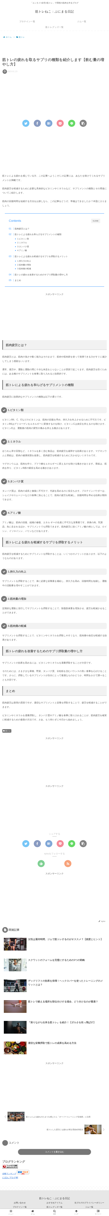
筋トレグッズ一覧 (54, 1207)
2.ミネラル (22, 243)
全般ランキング (9, 1173)
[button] (100, 617)
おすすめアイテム (54, 1203)
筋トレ (8, 731)
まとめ (18, 280)
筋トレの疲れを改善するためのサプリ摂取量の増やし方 (41, 274)
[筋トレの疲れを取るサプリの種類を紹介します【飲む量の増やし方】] (48, 123)
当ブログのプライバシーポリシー (89, 1203)
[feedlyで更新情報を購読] (41, 863)
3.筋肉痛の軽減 (24, 269)
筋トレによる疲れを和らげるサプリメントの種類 (38, 234)
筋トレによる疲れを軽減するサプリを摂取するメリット (41, 256)
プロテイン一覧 (20, 1207)
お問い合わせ (20, 1203)
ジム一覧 (89, 1207)
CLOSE (95, 221)
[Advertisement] (54, 47)
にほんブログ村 (10, 1177)
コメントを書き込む (54, 1152)
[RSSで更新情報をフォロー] (67, 863)
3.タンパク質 (23, 247)
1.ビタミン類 (23, 239)
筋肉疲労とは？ (22, 228)
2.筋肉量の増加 (24, 265)
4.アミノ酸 (22, 250)
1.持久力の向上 (24, 261)
